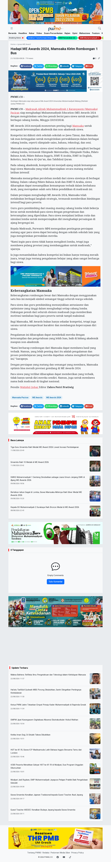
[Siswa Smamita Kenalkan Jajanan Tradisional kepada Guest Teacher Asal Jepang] (95, 798)
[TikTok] (70, 857)
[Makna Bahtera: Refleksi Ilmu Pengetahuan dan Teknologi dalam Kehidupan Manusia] (95, 678)
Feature (96, 33)
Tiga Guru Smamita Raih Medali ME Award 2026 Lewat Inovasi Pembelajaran (45, 447)
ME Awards (37, 397)
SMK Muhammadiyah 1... (90, 38)
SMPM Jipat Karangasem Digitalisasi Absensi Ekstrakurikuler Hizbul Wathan (44, 719)
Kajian (67, 33)
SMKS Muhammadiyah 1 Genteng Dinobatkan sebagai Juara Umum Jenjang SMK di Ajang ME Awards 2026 (48, 479)
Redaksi (45, 852)
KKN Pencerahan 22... (67, 38)
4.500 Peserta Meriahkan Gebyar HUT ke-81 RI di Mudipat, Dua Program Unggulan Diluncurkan (47, 766)
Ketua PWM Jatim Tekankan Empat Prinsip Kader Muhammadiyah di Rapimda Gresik (48, 704)
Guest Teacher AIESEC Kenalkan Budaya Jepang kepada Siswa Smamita (43, 809)
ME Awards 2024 (53, 397)
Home (13, 44)
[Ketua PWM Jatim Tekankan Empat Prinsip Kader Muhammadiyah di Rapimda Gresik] (95, 708)
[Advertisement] (55, 646)
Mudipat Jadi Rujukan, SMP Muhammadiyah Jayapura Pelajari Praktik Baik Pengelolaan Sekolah (49, 781)
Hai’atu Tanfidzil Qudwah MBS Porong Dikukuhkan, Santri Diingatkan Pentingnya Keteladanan (46, 691)
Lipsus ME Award (24, 44)
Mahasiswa (84, 33)
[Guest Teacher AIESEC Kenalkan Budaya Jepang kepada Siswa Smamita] (95, 813)
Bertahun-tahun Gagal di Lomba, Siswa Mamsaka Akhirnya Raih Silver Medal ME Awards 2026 (46, 494)
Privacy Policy (77, 852)
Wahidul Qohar (29, 387)
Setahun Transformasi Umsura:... (41, 38)
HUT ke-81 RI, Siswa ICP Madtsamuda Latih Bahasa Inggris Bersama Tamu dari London (46, 751)
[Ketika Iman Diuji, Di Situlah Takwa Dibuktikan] (95, 738)
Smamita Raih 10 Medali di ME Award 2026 (30, 462)
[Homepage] (55, 28)
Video (39, 33)
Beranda (12, 33)
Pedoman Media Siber (60, 852)
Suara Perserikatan (53, 33)
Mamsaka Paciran (20, 397)
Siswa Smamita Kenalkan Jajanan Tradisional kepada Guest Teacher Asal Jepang (47, 794)
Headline (22, 33)
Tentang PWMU (34, 852)
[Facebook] (58, 857)
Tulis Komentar (56, 581)
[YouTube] (64, 857)
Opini (74, 33)
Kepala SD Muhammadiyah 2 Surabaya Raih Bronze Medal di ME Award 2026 (45, 507)
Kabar (31, 33)
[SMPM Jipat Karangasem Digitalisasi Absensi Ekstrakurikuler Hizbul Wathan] (95, 723)
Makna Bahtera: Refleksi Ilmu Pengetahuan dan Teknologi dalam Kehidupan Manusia (48, 674)
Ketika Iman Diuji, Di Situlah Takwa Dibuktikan (30, 734)
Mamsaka (78, 125)
